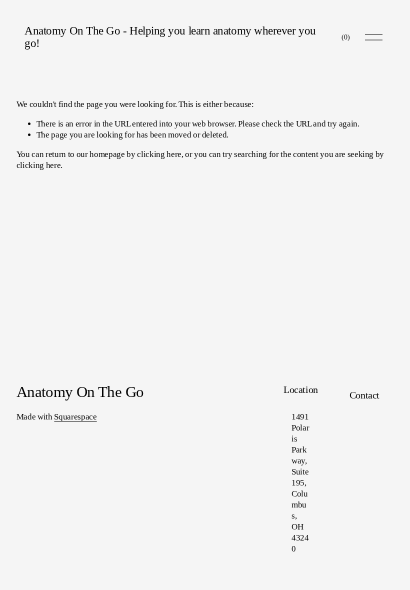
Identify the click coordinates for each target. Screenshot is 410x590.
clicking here (159, 154)
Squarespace (75, 417)
